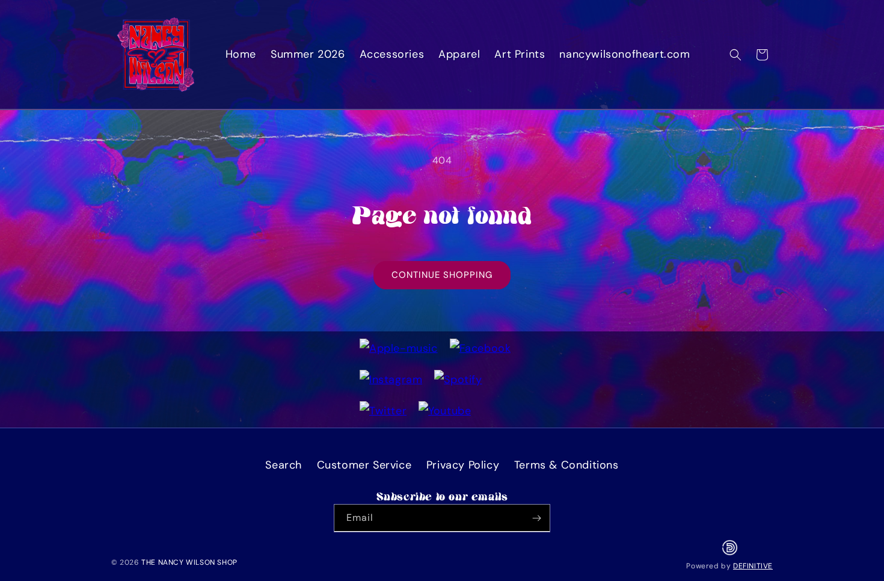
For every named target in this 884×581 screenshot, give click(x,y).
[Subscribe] (536, 518)
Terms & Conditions (566, 465)
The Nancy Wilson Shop (189, 562)
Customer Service (364, 465)
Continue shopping (442, 275)
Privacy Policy (462, 465)
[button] (735, 55)
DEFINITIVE (753, 566)
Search (283, 465)
